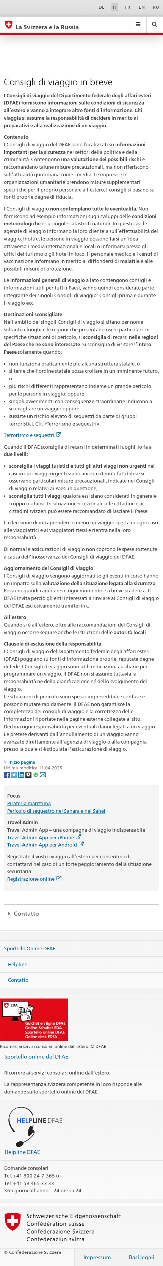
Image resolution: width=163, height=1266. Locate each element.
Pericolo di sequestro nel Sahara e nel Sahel (56, 811)
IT (115, 7)
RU (156, 7)
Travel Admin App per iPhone (40, 837)
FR (127, 7)
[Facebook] (7, 774)
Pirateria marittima (29, 803)
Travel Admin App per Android (42, 845)
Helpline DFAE (22, 1152)
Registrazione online (31, 879)
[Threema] (29, 774)
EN (142, 7)
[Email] (43, 774)
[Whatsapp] (36, 774)
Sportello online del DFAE (36, 1056)
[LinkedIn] (21, 774)
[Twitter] (14, 774)
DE (102, 7)
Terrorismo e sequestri (29, 435)
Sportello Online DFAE (29, 948)
